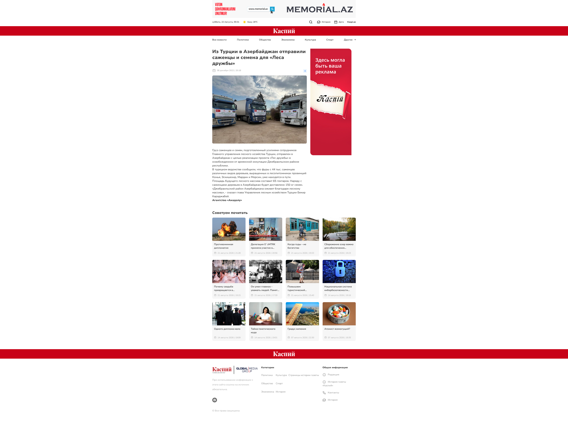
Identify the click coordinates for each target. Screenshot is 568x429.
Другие (348, 39)
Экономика (288, 39)
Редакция (333, 374)
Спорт (330, 39)
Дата (341, 22)
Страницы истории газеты (303, 375)
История (326, 22)
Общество (265, 39)
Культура (310, 39)
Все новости (219, 39)
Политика (243, 39)
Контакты (333, 392)
